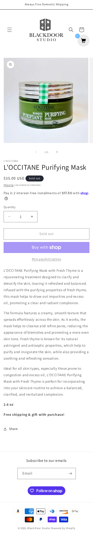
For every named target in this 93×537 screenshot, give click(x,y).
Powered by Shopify (63, 528)
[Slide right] (57, 152)
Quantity (10, 207)
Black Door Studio (38, 528)
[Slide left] (36, 152)
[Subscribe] (70, 473)
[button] (9, 29)
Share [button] (13, 429)
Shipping (9, 185)
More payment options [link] (46, 259)
